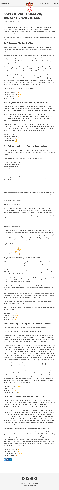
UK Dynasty (5, 3)
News (41, 3)
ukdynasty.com (35, 483)
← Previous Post (10, 465)
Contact (55, 3)
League (47, 3)
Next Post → (49, 465)
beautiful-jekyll (32, 485)
